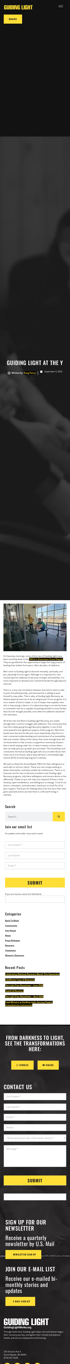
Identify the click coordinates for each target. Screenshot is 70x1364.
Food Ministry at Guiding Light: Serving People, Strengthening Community (29, 1003)
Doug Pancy (30, 372)
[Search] (59, 816)
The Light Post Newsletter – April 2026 (24, 996)
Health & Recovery (14, 990)
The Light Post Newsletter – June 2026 (24, 985)
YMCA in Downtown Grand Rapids (46, 659)
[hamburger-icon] (61, 6)
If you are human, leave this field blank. (23, 894)
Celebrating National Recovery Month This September (32, 974)
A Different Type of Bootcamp (20, 979)
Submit (35, 882)
